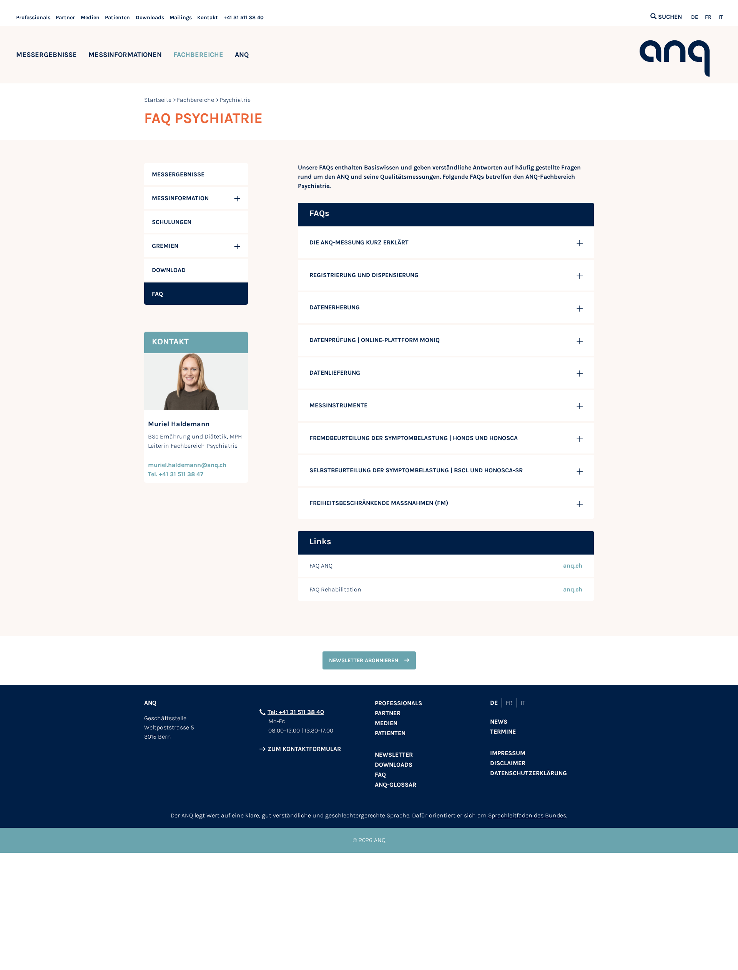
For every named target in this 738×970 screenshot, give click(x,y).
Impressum (507, 753)
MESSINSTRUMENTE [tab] (338, 405)
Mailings (181, 17)
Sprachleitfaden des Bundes (527, 815)
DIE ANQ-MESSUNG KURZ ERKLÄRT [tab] (359, 242)
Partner (65, 17)
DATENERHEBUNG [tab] (334, 307)
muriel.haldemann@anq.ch (187, 464)
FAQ (380, 774)
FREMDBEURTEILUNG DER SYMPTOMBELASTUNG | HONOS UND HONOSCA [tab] (413, 438)
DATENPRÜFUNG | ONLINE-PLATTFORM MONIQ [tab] (374, 340)
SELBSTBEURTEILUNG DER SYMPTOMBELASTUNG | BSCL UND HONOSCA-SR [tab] (416, 470)
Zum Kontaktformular (304, 748)
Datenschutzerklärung (528, 773)
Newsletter (394, 754)
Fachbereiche (198, 54)
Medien (90, 17)
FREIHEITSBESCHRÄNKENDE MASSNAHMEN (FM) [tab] (378, 503)
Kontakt (207, 17)
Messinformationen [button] (125, 54)
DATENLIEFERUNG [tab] (334, 372)
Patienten (117, 17)
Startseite (157, 99)
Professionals (33, 17)
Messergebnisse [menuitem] (178, 174)
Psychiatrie (235, 99)
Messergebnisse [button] (46, 54)
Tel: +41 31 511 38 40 (296, 712)
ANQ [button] (242, 54)
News (498, 721)
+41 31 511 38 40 (244, 17)
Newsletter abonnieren (363, 660)
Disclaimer (507, 763)
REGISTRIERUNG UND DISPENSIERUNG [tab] (364, 275)
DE (694, 17)
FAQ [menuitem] (157, 293)
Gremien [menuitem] (165, 245)
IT (720, 17)
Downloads (150, 17)
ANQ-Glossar (395, 784)
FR (708, 17)
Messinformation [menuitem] (180, 198)
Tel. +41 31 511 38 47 (175, 474)
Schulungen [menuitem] (171, 222)
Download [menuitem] (169, 270)
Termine (503, 731)
